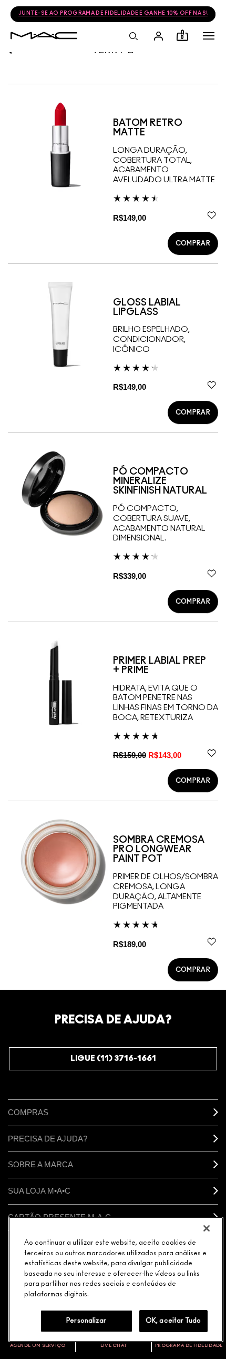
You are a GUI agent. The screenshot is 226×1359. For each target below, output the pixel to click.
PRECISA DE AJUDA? (47, 1138)
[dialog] (165, 128)
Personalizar (86, 1320)
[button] (208, 36)
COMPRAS (28, 1112)
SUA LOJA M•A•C (39, 1190)
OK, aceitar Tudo (173, 1320)
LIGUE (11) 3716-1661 (113, 1058)
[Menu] (208, 36)
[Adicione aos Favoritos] (211, 215)
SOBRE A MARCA (40, 1164)
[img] (60, 145)
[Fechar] (206, 1228)
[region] (115, 1279)
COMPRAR (193, 243)
